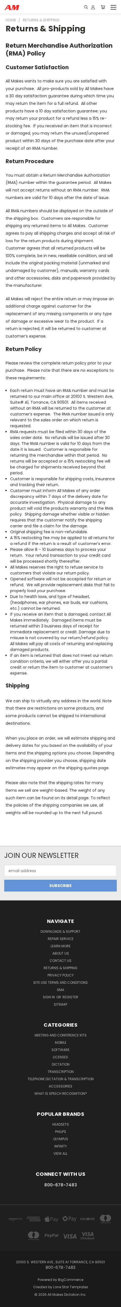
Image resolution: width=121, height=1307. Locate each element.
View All (60, 1153)
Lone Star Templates (70, 1287)
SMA (60, 989)
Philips (60, 1131)
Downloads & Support (60, 931)
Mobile (60, 1042)
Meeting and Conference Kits (61, 1035)
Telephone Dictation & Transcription (61, 1079)
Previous (9, 1301)
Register (70, 997)
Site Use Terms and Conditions (60, 982)
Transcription (61, 1071)
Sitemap (60, 1004)
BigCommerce (70, 1279)
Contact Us (60, 960)
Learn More (61, 946)
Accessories (60, 1086)
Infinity (60, 1146)
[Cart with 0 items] (103, 7)
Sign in (49, 997)
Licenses (60, 1057)
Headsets (60, 1124)
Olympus (60, 1139)
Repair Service (60, 938)
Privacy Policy (61, 975)
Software (60, 1049)
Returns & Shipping (60, 968)
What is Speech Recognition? (60, 1093)
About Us (60, 953)
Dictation (61, 1064)
